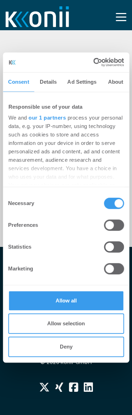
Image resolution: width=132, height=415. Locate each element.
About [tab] (116, 82)
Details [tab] (48, 82)
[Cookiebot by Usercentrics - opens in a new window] (94, 62)
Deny (66, 347)
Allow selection (66, 323)
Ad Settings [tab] (81, 82)
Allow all (66, 301)
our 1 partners (47, 118)
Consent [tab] (18, 82)
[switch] (114, 225)
